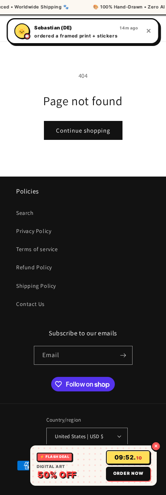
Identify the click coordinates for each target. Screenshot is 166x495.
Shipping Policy (36, 285)
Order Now (128, 473)
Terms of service (37, 249)
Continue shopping (83, 130)
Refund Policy (34, 267)
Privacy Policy (33, 231)
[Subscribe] (123, 355)
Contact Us (30, 304)
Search (25, 212)
